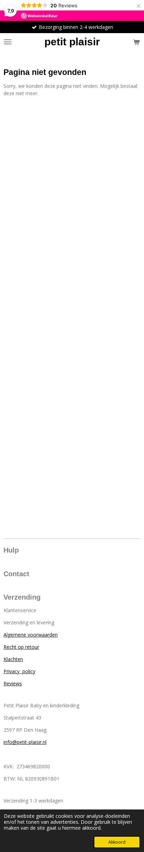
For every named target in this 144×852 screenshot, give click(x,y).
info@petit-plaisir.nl (24, 742)
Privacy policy (19, 671)
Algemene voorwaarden (30, 634)
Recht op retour (21, 647)
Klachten (13, 659)
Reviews (12, 683)
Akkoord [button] (116, 842)
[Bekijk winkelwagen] (136, 42)
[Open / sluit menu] (7, 42)
